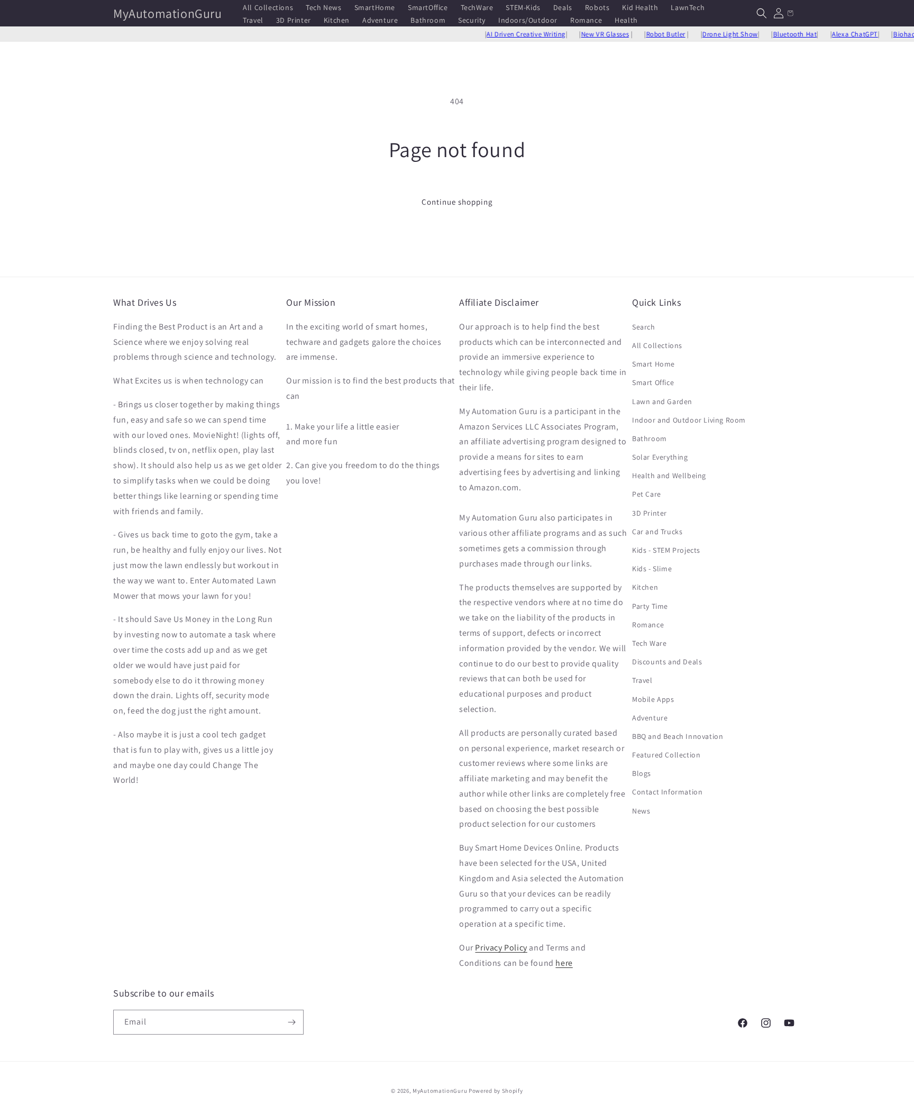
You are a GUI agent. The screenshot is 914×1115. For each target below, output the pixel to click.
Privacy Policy (501, 947)
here (563, 962)
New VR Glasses (586, 34)
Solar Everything (660, 457)
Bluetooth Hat (776, 34)
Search (643, 327)
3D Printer (649, 513)
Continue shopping (457, 202)
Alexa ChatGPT (837, 34)
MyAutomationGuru (440, 1090)
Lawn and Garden (662, 401)
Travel (642, 680)
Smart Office (653, 382)
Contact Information (667, 792)
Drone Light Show (711, 34)
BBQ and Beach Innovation (677, 736)
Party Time (650, 606)
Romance (648, 624)
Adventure (650, 718)
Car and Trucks (657, 531)
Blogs (641, 773)
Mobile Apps (653, 699)
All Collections (657, 345)
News (641, 811)
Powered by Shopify (496, 1090)
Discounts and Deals (667, 661)
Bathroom (649, 438)
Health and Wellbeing (669, 475)
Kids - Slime (652, 568)
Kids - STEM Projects (666, 550)
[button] (761, 13)
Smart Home (653, 364)
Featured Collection (666, 755)
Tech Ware (649, 643)
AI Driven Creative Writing (507, 34)
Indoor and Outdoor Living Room (689, 420)
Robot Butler (646, 34)
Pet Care (646, 494)
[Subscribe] (291, 1022)
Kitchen (645, 587)
